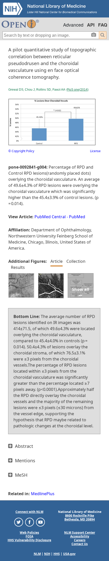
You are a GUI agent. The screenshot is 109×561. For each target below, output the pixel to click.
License (95, 151)
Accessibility (79, 536)
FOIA (29, 536)
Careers (79, 540)
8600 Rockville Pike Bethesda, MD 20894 (79, 517)
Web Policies (29, 532)
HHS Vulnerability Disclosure (29, 540)
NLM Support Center (79, 532)
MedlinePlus (43, 493)
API (91, 25)
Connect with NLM (29, 512)
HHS (56, 554)
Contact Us (79, 544)
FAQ (102, 25)
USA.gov (69, 554)
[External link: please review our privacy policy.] (18, 522)
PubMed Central (50, 216)
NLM (37, 554)
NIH (47, 554)
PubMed (77, 216)
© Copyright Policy (21, 151)
